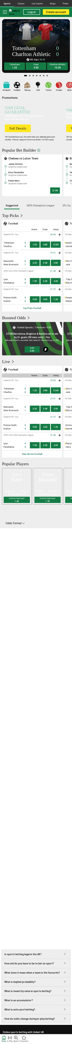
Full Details (17, 128)
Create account (56, 12)
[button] (14, 66)
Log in (32, 12)
